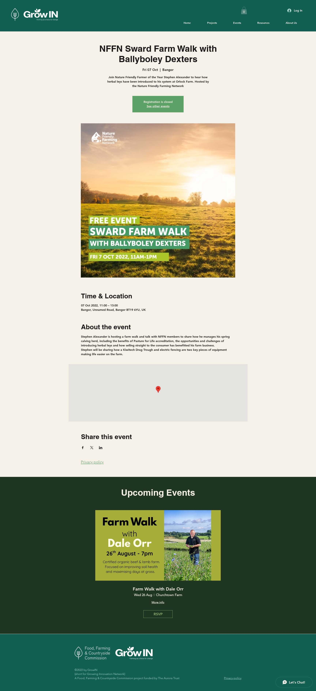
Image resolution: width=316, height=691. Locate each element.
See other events (158, 106)
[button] (244, 10)
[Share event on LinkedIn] (100, 447)
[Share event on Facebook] (82, 447)
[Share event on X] (91, 447)
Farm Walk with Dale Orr (158, 589)
